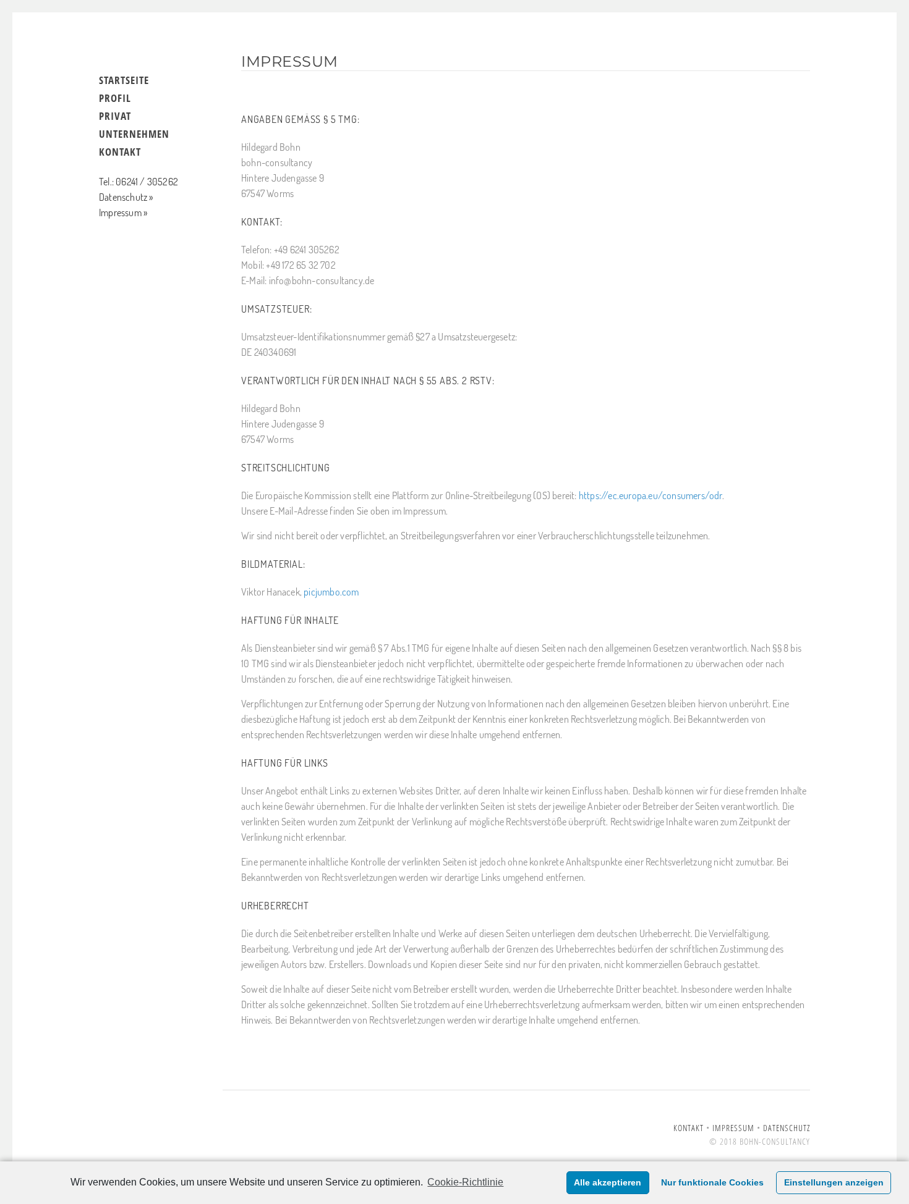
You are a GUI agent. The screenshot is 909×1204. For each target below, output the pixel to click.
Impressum (733, 1128)
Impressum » (123, 212)
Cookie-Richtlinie (465, 1182)
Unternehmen (134, 134)
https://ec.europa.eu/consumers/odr (650, 495)
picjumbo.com (331, 592)
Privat (115, 116)
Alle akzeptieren (607, 1182)
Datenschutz (786, 1128)
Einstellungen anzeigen (834, 1182)
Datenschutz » (126, 197)
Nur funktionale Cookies (712, 1182)
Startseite (124, 80)
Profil (115, 98)
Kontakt (120, 152)
